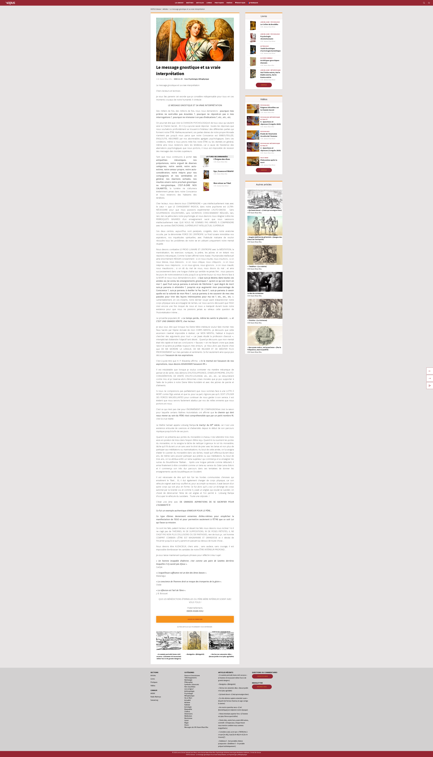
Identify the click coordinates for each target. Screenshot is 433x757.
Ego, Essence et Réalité (224, 171)
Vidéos (153, 685)
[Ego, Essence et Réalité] (206, 174)
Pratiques (154, 682)
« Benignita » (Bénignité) (227, 684)
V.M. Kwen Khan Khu (254, 213)
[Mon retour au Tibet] (206, 186)
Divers (186, 725)
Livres (153, 679)
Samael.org (154, 700)
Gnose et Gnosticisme (192, 675)
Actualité (263, 119)
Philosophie (188, 682)
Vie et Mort (264, 158)
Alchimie (263, 58)
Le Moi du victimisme (255, 293)
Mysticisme (188, 718)
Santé (186, 720)
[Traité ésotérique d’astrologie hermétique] (253, 49)
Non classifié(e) (189, 687)
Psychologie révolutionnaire (266, 37)
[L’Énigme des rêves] (206, 162)
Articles (153, 675)
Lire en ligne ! (265, 22)
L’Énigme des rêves (222, 159)
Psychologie (193, 79)
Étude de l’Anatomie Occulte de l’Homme (268, 135)
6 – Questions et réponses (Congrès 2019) (270, 123)
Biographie (188, 709)
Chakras (187, 711)
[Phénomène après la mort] (253, 161)
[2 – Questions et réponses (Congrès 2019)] (253, 147)
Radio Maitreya (156, 697)
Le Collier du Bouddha (269, 24)
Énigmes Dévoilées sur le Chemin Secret (269, 108)
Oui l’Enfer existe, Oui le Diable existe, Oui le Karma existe (270, 74)
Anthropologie (189, 691)
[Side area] (427, 3)
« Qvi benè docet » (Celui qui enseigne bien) (264, 210)
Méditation (188, 716)
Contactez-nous (262, 676)
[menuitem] (253, 3)
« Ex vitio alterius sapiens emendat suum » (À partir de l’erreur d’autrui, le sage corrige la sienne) (233, 701)
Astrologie (264, 46)
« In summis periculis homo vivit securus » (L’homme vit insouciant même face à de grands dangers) (232, 677)
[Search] (422, 3)
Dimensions (188, 714)
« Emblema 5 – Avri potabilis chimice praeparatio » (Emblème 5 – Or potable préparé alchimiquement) (231, 743)
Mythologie (188, 680)
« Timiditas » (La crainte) (257, 266)
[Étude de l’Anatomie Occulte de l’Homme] (253, 135)
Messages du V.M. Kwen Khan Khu (196, 727)
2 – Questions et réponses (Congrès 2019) (270, 149)
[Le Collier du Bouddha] (253, 25)
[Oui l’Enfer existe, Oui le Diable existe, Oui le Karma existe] (253, 73)
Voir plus (264, 85)
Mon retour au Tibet (222, 183)
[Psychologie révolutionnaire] (253, 37)
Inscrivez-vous (262, 687)
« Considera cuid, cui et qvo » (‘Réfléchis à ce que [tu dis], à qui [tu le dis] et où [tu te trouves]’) (233, 734)
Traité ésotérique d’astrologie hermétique (270, 49)
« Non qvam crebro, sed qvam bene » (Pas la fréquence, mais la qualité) (264, 348)
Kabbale (269, 58)
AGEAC (153, 693)
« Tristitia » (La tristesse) (257, 320)
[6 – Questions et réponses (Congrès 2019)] (253, 120)
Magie (186, 723)
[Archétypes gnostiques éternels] (253, 61)
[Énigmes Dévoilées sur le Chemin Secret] (253, 108)
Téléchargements (190, 678)
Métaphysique (203, 79)
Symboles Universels (191, 684)
